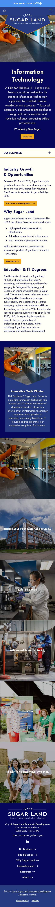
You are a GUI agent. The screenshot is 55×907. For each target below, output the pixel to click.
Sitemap (35, 900)
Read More (11, 261)
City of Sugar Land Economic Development (31, 891)
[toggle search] (6, 11)
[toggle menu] (49, 11)
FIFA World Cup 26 (26, 3)
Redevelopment (25, 866)
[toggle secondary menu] (46, 153)
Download (27, 136)
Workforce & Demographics (18, 203)
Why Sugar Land (25, 860)
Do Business (13, 153)
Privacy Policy (22, 900)
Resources (25, 871)
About (25, 877)
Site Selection (25, 855)
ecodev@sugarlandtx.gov (30, 835)
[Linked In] (27, 841)
